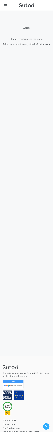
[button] (6, 5)
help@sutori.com (41, 44)
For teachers (9, 424)
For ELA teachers (11, 428)
